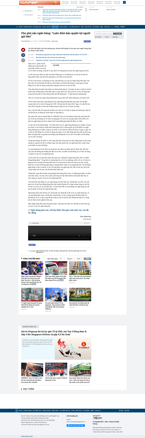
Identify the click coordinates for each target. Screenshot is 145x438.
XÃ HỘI (20, 27)
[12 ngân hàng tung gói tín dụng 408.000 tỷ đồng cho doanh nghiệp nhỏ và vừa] (32, 294)
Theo (59, 223)
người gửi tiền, (63, 251)
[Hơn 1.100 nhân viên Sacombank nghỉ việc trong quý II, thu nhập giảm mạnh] (80, 268)
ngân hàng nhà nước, (42, 251)
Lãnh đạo (115, 37)
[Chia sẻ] (23, 55)
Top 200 (126, 410)
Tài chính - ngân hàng (51, 41)
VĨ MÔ (82, 27)
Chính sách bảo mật (27, 436)
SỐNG (101, 27)
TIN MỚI (56, 65)
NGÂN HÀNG (55, 27)
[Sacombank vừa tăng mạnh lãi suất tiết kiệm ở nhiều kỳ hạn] (80, 294)
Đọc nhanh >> (80, 7)
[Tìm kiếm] (117, 34)
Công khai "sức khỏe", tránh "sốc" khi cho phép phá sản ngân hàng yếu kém (59, 60)
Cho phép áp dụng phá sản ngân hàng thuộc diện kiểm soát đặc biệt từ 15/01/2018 (61, 54)
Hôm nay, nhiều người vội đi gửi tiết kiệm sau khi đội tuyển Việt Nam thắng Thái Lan (55, 278)
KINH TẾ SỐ (88, 27)
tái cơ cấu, (83, 251)
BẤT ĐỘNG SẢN (37, 27)
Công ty (99, 37)
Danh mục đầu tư (29, 15)
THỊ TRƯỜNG (95, 27)
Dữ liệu (116, 27)
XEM (87, 259)
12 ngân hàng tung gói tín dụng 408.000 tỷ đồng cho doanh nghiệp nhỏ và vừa (31, 305)
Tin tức (107, 37)
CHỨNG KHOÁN (27, 27)
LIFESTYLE (107, 27)
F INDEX (122, 27)
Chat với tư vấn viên (76, 425)
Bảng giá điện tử (28, 11)
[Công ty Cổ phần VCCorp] (108, 417)
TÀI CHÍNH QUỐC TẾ (74, 27)
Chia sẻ (88, 41)
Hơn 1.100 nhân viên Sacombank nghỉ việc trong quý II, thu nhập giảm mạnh (80, 278)
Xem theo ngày (52, 259)
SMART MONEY (63, 27)
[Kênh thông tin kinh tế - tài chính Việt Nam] (39, 2)
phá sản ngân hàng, (74, 251)
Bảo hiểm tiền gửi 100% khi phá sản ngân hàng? (50, 57)
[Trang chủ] (17, 27)
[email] (23, 60)
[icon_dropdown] (124, 2)
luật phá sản (39, 252)
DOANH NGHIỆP (46, 27)
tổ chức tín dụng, (54, 251)
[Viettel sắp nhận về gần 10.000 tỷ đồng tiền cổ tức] (56, 369)
